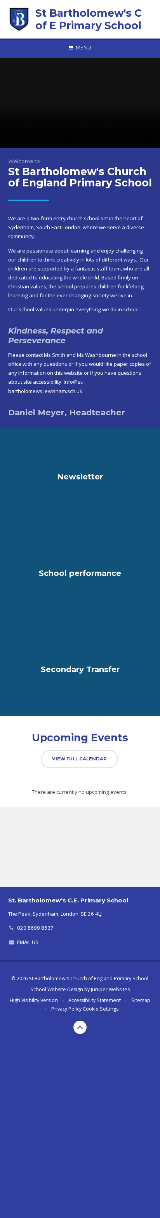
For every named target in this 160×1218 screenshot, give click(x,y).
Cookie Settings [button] (100, 1009)
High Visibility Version (34, 1000)
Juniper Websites (110, 989)
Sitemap (140, 1000)
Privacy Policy (66, 1009)
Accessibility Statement (94, 1000)
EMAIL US (27, 942)
